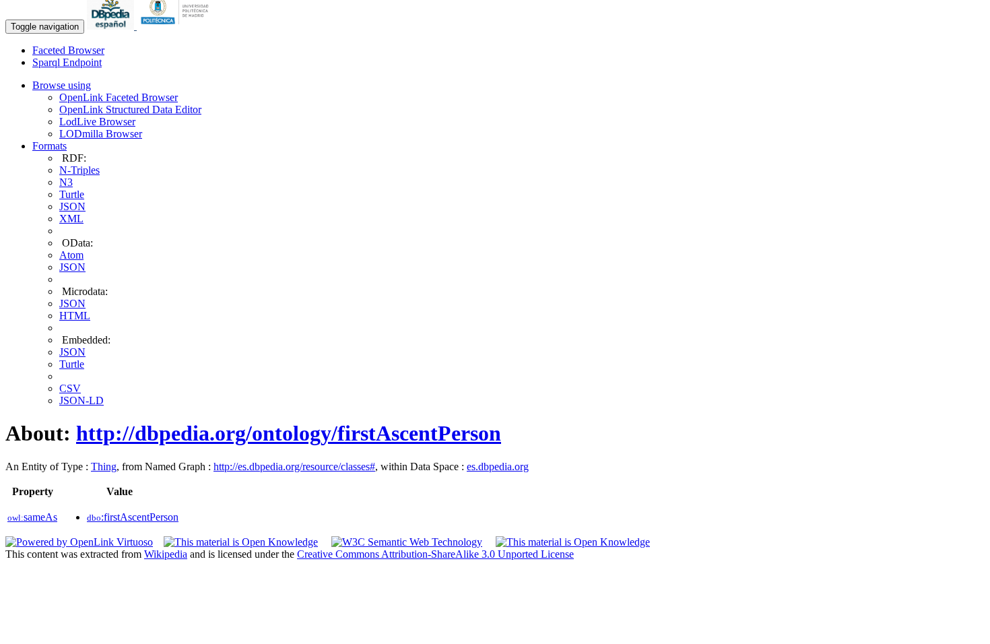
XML (71, 218)
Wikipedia (165, 554)
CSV (70, 388)
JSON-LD (81, 400)
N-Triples (79, 170)
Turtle (71, 194)
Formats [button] (49, 146)
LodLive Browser (97, 121)
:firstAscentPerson (132, 517)
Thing (104, 466)
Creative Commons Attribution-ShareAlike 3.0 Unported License (435, 554)
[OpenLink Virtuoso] (79, 542)
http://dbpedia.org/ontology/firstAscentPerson (288, 433)
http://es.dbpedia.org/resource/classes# (294, 466)
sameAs (32, 517)
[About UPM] (177, 26)
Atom (71, 255)
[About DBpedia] (112, 26)
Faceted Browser (68, 50)
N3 (66, 182)
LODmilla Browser (100, 133)
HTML (74, 315)
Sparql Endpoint (67, 62)
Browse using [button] (61, 85)
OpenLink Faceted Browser (118, 97)
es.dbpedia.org (498, 466)
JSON (72, 206)
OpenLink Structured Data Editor (130, 109)
